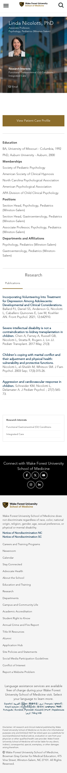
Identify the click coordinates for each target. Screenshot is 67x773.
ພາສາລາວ (50, 706)
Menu (6, 4)
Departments (11, 598)
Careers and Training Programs (21, 544)
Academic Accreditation (17, 611)
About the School (13, 577)
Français (49, 703)
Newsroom (9, 550)
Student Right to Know (16, 618)
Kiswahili (39, 710)
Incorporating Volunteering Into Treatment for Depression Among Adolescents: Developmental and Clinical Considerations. (33, 301)
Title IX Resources (13, 631)
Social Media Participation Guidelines (25, 658)
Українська (58, 710)
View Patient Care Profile (33, 120)
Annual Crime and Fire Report (21, 624)
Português (8, 710)
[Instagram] (31, 484)
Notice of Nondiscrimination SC (22, 536)
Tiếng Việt (37, 713)
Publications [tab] (12, 283)
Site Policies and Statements (20, 651)
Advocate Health (13, 571)
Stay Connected (12, 564)
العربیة (17, 703)
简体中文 (33, 703)
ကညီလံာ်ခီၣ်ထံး (28, 706)
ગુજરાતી (58, 703)
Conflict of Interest (14, 665)
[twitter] (35, 475)
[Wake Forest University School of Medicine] (33, 505)
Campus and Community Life (20, 604)
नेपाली (58, 706)
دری (41, 703)
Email (15, 86)
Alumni (7, 638)
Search (60, 2)
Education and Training (17, 584)
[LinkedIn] (39, 484)
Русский (29, 710)
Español (8, 703)
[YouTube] (44, 475)
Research (8, 591)
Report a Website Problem (19, 672)
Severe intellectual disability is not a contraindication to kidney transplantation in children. (33, 332)
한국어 (40, 706)
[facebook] (27, 475)
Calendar (8, 557)
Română (19, 710)
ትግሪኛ (47, 710)
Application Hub (13, 645)
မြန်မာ (24, 703)
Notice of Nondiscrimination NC (22, 532)
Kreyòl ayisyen (12, 706)
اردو (28, 713)
